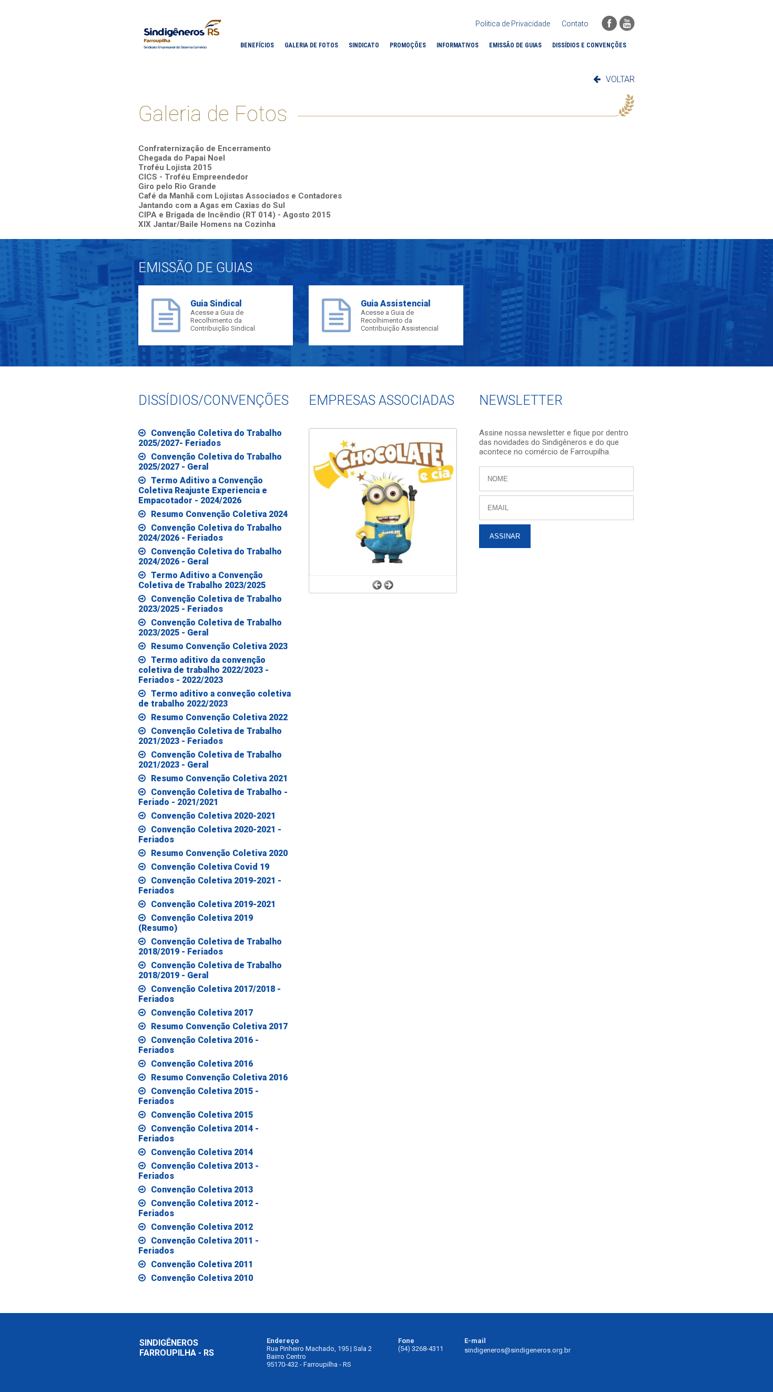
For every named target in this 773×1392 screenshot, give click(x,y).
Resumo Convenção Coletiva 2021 (219, 778)
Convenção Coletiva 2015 (202, 1115)
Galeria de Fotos (311, 45)
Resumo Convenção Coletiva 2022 (219, 717)
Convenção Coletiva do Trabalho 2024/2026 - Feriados (210, 533)
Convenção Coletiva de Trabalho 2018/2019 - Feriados (210, 947)
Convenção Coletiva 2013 (202, 1190)
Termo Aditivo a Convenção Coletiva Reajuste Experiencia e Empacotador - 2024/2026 (202, 490)
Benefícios (257, 45)
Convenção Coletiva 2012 (202, 1227)
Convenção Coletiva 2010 (202, 1278)
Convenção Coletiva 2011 (202, 1264)
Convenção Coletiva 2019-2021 (213, 904)
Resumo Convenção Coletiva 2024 (219, 514)
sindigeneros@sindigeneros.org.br (517, 1350)
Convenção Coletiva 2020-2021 (213, 816)
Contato (575, 23)
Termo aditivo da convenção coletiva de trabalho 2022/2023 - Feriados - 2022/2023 (203, 670)
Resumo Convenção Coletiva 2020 (219, 853)
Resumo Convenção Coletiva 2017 (219, 1026)
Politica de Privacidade (512, 23)
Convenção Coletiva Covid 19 (210, 867)
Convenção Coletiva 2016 (202, 1064)
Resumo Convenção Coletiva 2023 (219, 646)
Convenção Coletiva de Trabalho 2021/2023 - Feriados (210, 736)
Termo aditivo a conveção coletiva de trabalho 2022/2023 (214, 699)
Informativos (457, 45)
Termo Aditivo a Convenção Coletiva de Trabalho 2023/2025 (202, 580)
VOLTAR (620, 79)
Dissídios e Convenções (589, 45)
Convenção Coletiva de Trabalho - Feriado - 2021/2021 (213, 797)
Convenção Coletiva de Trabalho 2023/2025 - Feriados (210, 604)
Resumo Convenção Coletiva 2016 (219, 1077)
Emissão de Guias (515, 45)
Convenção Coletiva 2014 (202, 1152)
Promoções (408, 45)
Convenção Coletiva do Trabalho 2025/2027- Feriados (210, 438)
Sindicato (364, 45)
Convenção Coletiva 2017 (202, 1013)
